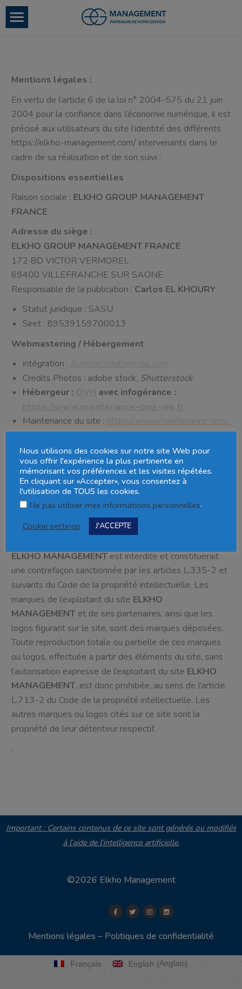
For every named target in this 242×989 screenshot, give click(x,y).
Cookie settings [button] (51, 526)
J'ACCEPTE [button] (113, 526)
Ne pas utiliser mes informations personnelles (115, 505)
